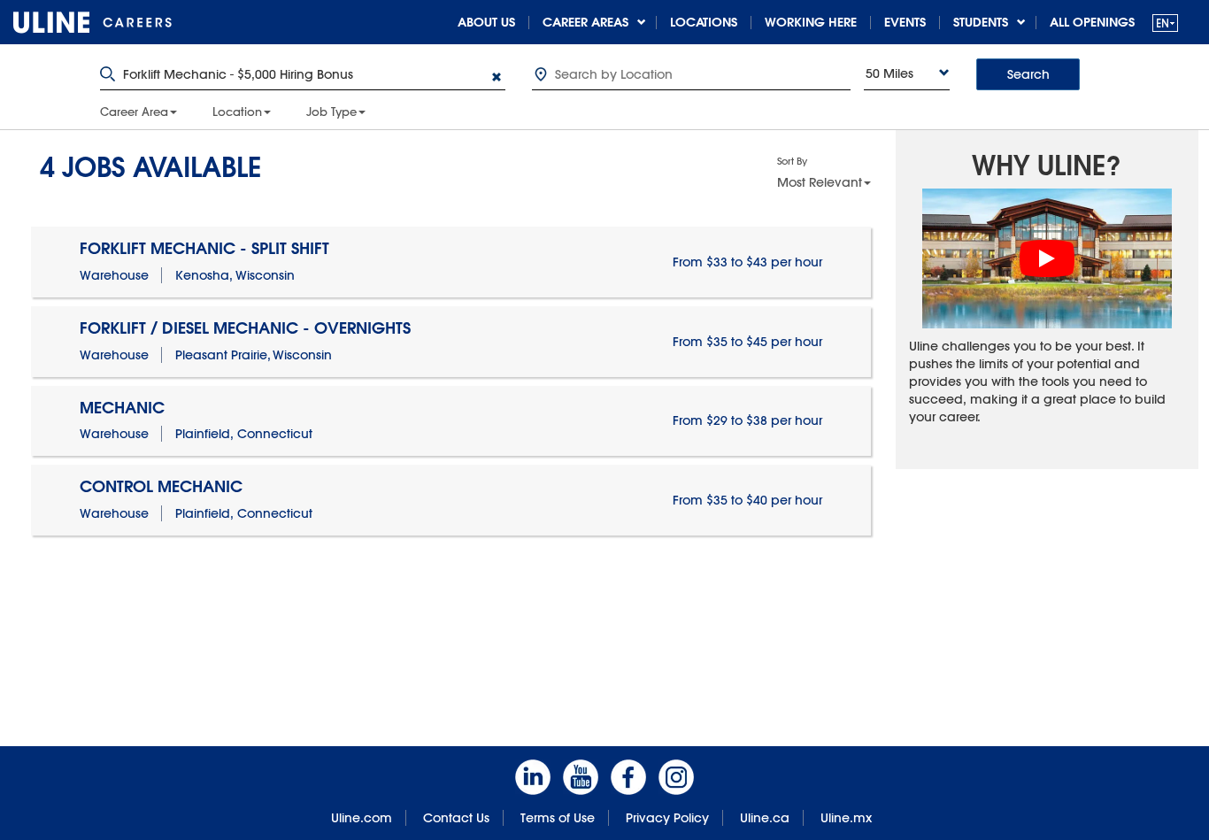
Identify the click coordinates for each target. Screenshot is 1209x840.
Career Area (134, 111)
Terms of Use (557, 818)
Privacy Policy (667, 818)
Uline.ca (764, 818)
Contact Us (456, 818)
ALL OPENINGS (1092, 22)
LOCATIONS (703, 22)
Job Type (331, 111)
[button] (1165, 22)
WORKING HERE (811, 22)
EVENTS (905, 22)
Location (237, 111)
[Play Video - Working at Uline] (1047, 258)
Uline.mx (846, 818)
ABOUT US (486, 22)
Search (1028, 74)
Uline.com (361, 818)
